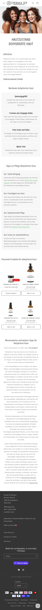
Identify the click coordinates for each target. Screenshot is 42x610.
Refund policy (24, 600)
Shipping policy (23, 603)
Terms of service (12, 603)
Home (19, 576)
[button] (4, 3)
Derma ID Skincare (14, 600)
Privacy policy (33, 600)
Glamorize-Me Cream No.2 (20, 227)
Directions (7, 541)
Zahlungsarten (32, 603)
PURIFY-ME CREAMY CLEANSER (31, 284)
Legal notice (30, 606)
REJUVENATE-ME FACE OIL (11, 318)
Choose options (11, 293)
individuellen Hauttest (28, 478)
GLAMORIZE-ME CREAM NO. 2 (11, 284)
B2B (24, 606)
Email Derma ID (9, 532)
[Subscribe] (36, 556)
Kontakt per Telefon (10, 537)
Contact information (16, 606)
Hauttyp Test (33, 483)
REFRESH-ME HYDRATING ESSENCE (31, 318)
